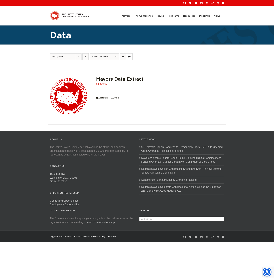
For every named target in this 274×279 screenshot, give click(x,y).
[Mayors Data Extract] (68, 96)
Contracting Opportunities (64, 200)
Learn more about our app (100, 222)
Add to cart (103, 98)
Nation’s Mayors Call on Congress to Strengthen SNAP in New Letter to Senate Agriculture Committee (181, 171)
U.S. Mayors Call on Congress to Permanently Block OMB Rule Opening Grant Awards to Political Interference (182, 149)
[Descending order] (85, 56)
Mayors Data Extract (120, 78)
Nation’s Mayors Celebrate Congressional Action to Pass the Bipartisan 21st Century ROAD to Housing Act (181, 189)
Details (116, 98)
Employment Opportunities (65, 204)
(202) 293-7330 (58, 181)
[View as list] (129, 57)
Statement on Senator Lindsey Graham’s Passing (169, 179)
